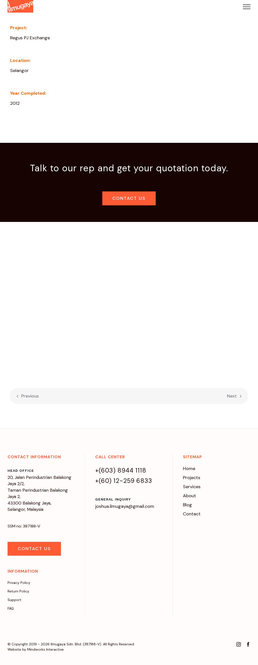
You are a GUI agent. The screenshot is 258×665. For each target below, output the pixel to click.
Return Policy (18, 591)
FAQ (11, 608)
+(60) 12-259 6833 (123, 481)
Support (14, 599)
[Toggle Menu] (246, 7)
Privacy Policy (19, 582)
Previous (30, 396)
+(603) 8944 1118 (120, 470)
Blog (187, 505)
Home (189, 469)
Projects (191, 478)
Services (192, 487)
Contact (192, 514)
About (189, 496)
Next (232, 396)
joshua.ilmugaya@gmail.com (124, 506)
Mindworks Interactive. (45, 649)
